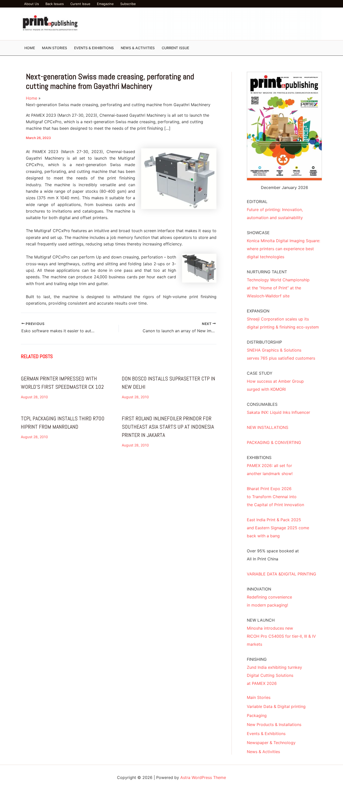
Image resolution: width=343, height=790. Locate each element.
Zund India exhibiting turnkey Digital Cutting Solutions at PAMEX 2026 (274, 675)
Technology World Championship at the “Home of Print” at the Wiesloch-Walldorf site (278, 287)
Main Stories (258, 697)
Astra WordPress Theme (203, 777)
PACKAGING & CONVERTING (274, 442)
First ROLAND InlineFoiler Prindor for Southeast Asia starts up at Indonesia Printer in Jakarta (168, 426)
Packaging (257, 715)
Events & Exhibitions (266, 733)
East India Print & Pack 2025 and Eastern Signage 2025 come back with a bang (278, 527)
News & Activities (263, 751)
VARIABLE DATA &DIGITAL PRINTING (281, 573)
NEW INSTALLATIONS (267, 427)
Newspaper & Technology (271, 742)
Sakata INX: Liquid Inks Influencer (278, 412)
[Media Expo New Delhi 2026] (230, 23)
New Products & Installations (274, 724)
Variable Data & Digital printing (276, 706)
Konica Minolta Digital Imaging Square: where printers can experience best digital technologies (283, 248)
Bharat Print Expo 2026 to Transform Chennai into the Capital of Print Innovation (275, 496)
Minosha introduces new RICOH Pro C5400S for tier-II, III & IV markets (281, 636)
